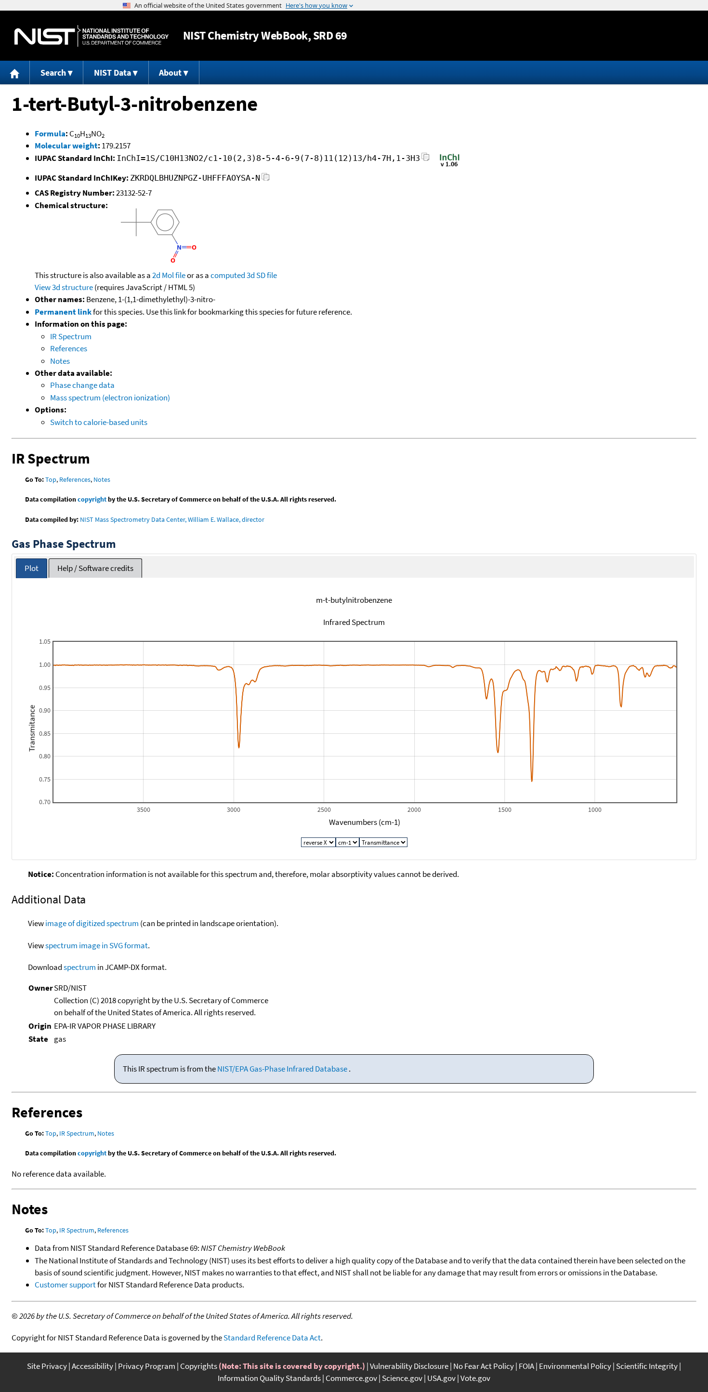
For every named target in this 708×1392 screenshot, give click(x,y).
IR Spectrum (71, 336)
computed (227, 275)
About (170, 72)
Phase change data (82, 385)
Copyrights (198, 1366)
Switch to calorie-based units (98, 422)
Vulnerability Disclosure (409, 1366)
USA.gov (441, 1378)
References (68, 348)
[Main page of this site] (15, 72)
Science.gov (402, 1378)
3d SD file (262, 275)
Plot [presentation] (32, 568)
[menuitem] (15, 72)
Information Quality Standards (269, 1378)
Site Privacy (47, 1366)
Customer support (65, 1284)
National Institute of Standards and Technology (91, 36)
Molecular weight (66, 145)
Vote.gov (475, 1378)
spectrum (80, 967)
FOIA (526, 1366)
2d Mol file (168, 275)
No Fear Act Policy (483, 1366)
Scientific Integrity (647, 1366)
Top (50, 479)
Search (53, 72)
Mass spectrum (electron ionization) (110, 397)
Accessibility (92, 1366)
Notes (60, 361)
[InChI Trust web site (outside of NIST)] (449, 165)
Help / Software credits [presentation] (95, 568)
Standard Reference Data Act (272, 1337)
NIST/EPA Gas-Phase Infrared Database (283, 1068)
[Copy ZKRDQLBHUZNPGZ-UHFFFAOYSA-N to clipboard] (266, 179)
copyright (92, 499)
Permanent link (63, 311)
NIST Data (112, 72)
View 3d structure (64, 287)
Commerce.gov (351, 1378)
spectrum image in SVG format (96, 945)
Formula (50, 133)
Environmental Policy (575, 1366)
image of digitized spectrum (92, 923)
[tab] (31, 568)
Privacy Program (146, 1366)
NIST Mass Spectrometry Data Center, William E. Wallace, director (172, 519)
